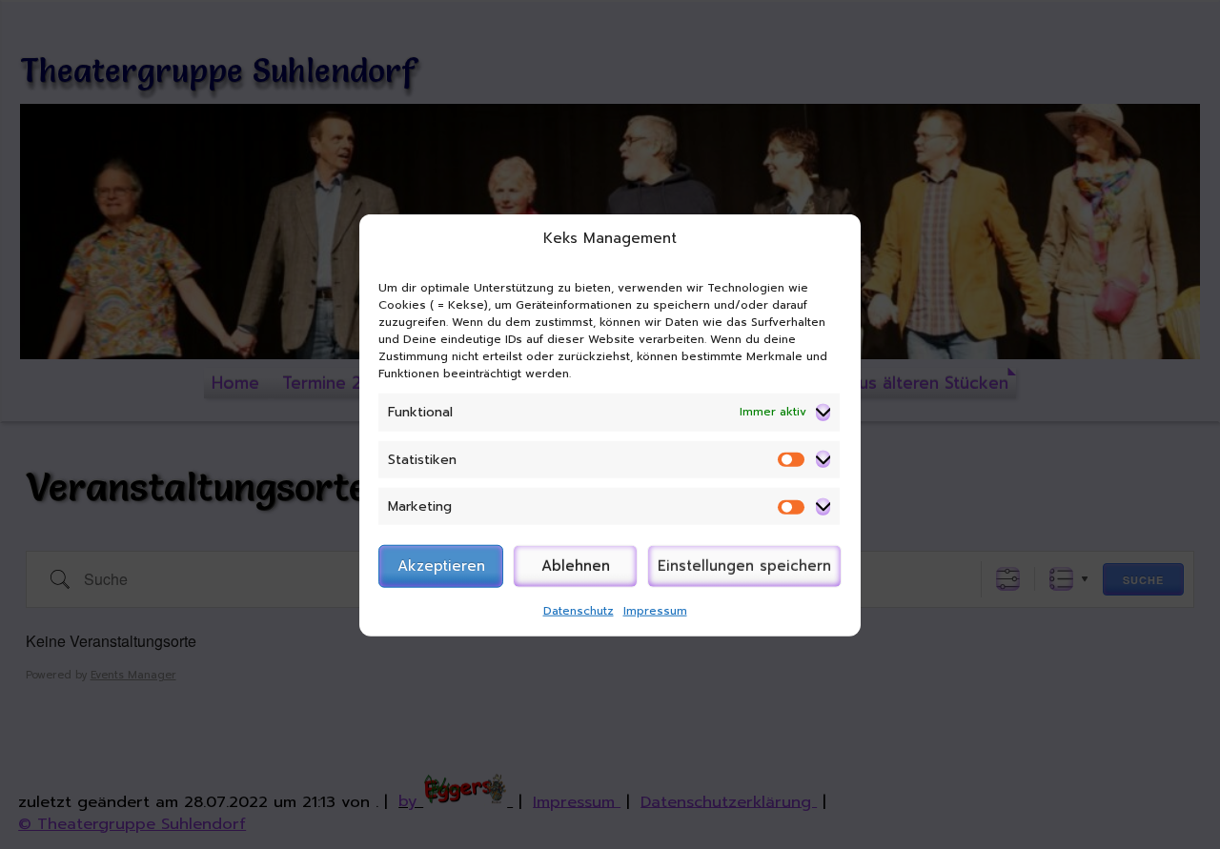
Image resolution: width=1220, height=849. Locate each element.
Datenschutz (578, 609)
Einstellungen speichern (744, 566)
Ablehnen (575, 566)
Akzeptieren (441, 566)
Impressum (655, 609)
